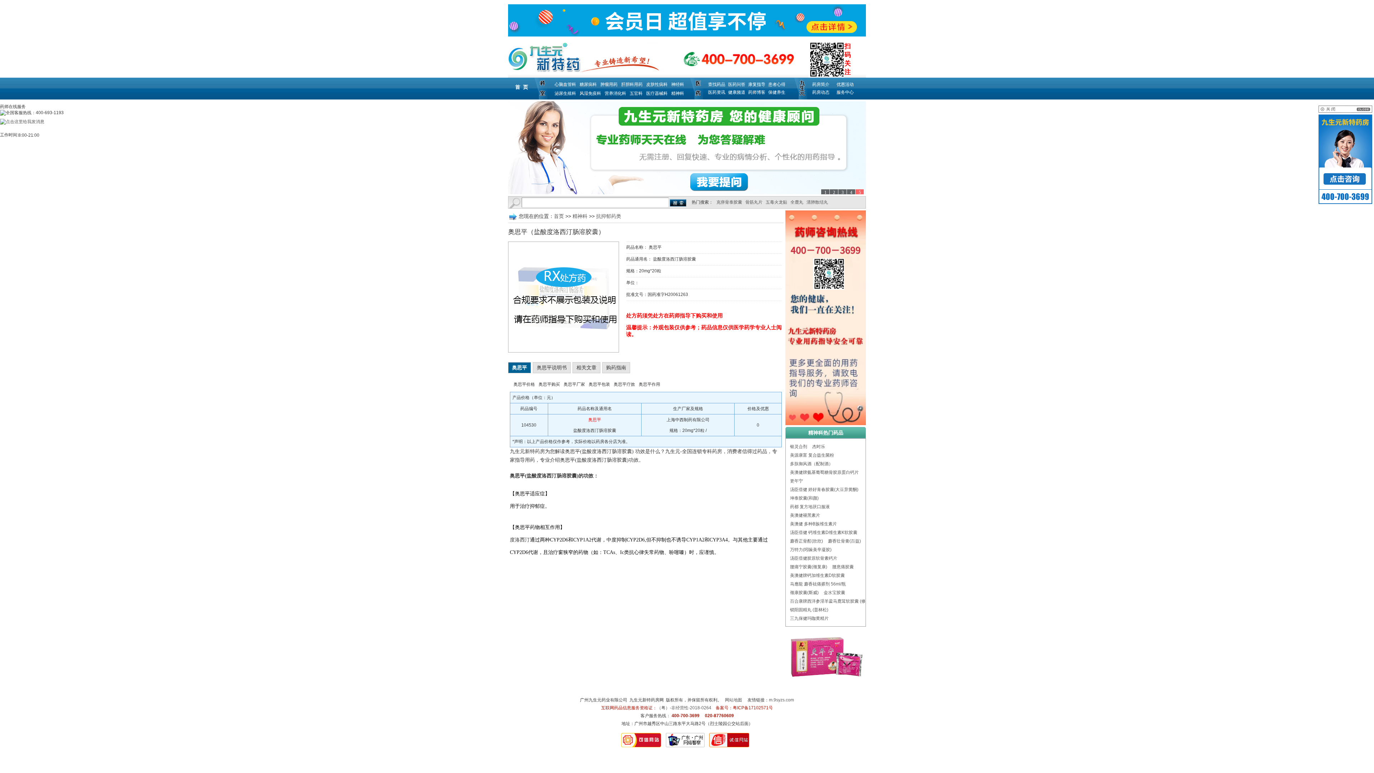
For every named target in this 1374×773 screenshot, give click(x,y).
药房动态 (820, 92)
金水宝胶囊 (834, 592)
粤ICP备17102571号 (753, 707)
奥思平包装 (599, 384)
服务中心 (845, 92)
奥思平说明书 (552, 367)
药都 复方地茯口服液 (810, 506)
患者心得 (776, 84)
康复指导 (756, 84)
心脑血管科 (565, 84)
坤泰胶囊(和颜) (804, 498)
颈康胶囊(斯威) (804, 592)
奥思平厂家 (574, 384)
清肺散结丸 (817, 202)
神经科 (677, 84)
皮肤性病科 (657, 84)
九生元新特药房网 (646, 699)
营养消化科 (615, 93)
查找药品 (716, 84)
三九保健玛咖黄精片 (809, 618)
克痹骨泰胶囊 (729, 202)
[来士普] (687, 147)
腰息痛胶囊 (843, 566)
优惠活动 (845, 84)
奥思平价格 (524, 384)
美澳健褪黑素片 (805, 515)
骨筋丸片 (753, 202)
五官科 (636, 93)
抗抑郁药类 (608, 216)
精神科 (677, 93)
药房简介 (820, 84)
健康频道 (736, 92)
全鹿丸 (796, 202)
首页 (559, 216)
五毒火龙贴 (776, 202)
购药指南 (616, 367)
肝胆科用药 (632, 84)
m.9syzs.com (781, 699)
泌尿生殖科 (565, 93)
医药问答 (736, 84)
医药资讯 (716, 92)
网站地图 (733, 699)
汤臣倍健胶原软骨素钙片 (813, 558)
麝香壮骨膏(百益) (844, 541)
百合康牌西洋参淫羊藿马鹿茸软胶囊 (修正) (830, 601)
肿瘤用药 (609, 84)
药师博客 (756, 92)
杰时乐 (818, 446)
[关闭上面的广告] (1345, 111)
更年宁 (796, 480)
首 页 (521, 87)
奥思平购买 (549, 384)
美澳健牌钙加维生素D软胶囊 (817, 575)
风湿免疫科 (590, 93)
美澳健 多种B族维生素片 (813, 523)
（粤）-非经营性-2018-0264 (684, 707)
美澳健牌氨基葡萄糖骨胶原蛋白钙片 (824, 472)
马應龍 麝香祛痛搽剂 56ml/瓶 (818, 584)
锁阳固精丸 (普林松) (809, 609)
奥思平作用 (649, 384)
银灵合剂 (798, 446)
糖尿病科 (588, 84)
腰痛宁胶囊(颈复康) (808, 566)
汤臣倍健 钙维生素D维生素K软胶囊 (823, 532)
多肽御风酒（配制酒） (811, 463)
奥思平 (519, 367)
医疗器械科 (657, 93)
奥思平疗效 (624, 384)
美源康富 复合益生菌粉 (812, 455)
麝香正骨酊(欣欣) (806, 541)
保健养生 (776, 92)
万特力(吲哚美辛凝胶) (811, 549)
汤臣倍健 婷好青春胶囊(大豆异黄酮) (824, 489)
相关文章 (586, 367)
